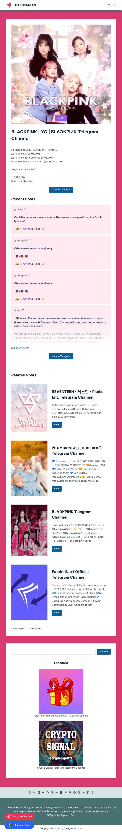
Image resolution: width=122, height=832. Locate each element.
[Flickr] (43, 792)
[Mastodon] (88, 792)
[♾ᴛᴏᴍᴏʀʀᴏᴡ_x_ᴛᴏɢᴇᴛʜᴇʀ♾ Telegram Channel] (29, 468)
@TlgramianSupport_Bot (61, 815)
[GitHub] (48, 792)
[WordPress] (70, 792)
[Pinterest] (52, 792)
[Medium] (34, 792)
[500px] (92, 792)
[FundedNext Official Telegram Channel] (29, 592)
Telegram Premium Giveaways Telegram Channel (61, 715)
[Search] (109, 5)
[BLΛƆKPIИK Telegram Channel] (29, 530)
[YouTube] (39, 792)
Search (104, 651)
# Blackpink (19, 628)
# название (35, 628)
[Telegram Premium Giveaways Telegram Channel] (61, 691)
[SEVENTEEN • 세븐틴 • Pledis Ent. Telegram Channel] (29, 408)
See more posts (20, 347)
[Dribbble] (79, 792)
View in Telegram (61, 189)
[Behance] (30, 792)
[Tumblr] (61, 792)
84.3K (61, 118)
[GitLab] (83, 792)
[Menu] (114, 5)
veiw (58, 425)
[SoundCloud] (56, 792)
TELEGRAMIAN (25, 5)
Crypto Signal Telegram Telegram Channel (61, 767)
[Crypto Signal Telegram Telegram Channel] (61, 743)
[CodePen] (74, 792)
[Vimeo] (65, 792)
